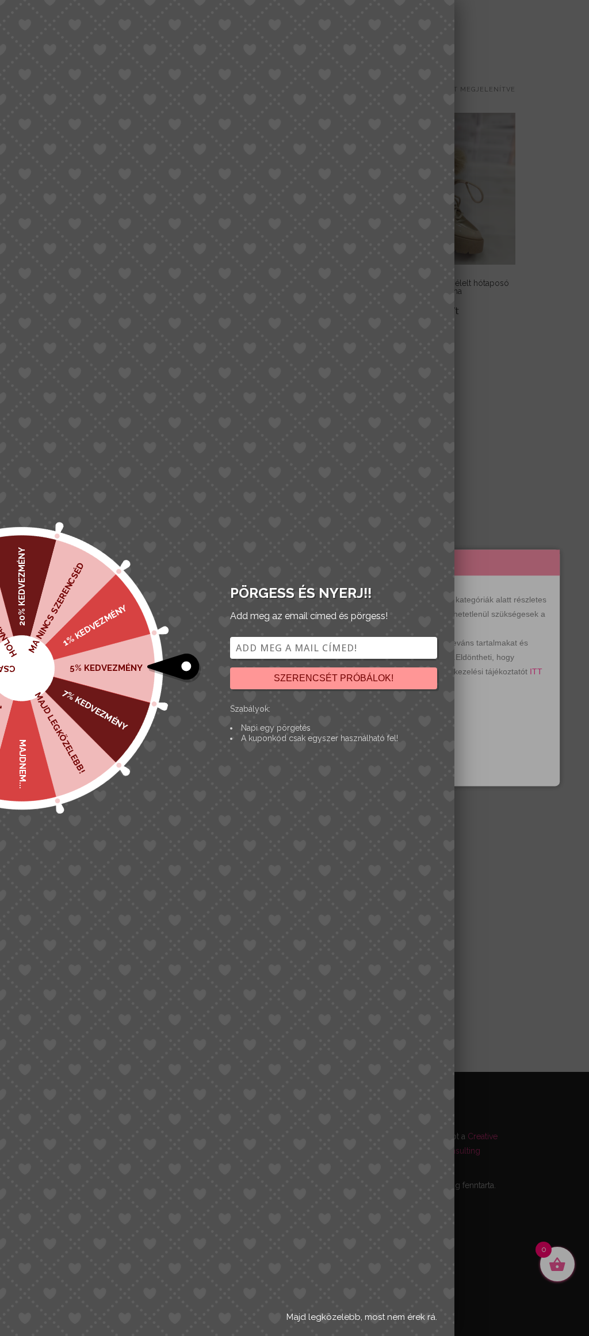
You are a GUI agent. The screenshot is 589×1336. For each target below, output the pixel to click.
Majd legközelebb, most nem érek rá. (361, 1317)
